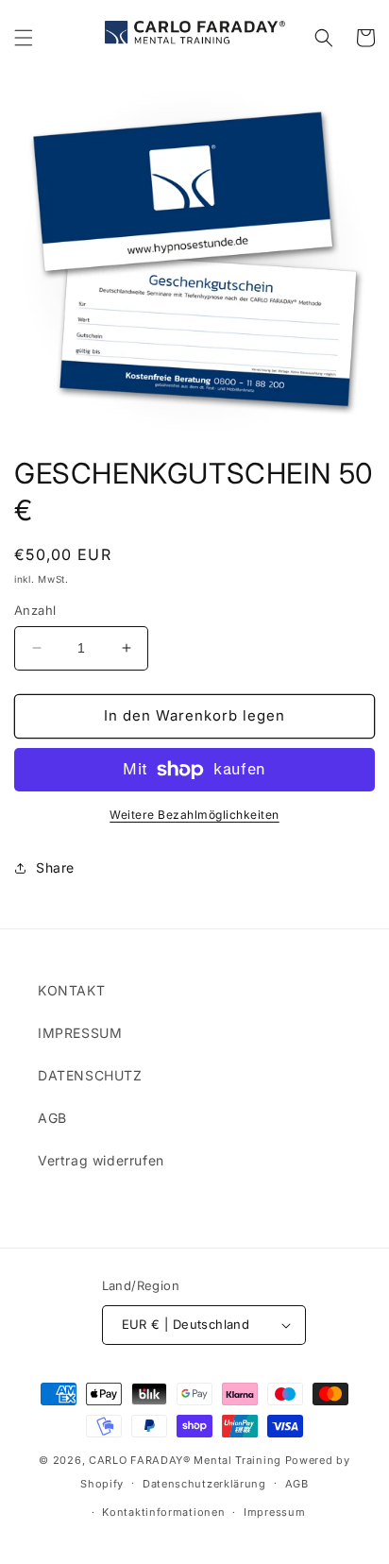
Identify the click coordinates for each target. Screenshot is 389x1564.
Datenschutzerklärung (204, 1483)
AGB (52, 1118)
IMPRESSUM (80, 1033)
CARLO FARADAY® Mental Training (185, 1460)
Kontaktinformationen (163, 1512)
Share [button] (55, 867)
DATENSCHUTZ (90, 1075)
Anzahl (35, 610)
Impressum (274, 1512)
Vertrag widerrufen (101, 1160)
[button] (23, 38)
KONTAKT (71, 990)
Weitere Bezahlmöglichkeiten (194, 815)
